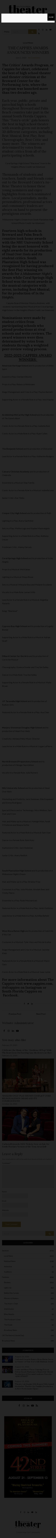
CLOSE (51, 17)
